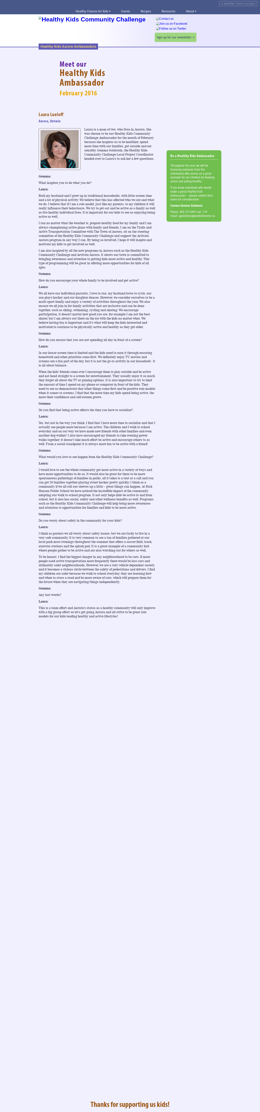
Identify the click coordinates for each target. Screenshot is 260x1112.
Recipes (146, 11)
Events (125, 11)
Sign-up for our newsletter (174, 37)
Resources (168, 11)
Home (63, 11)
